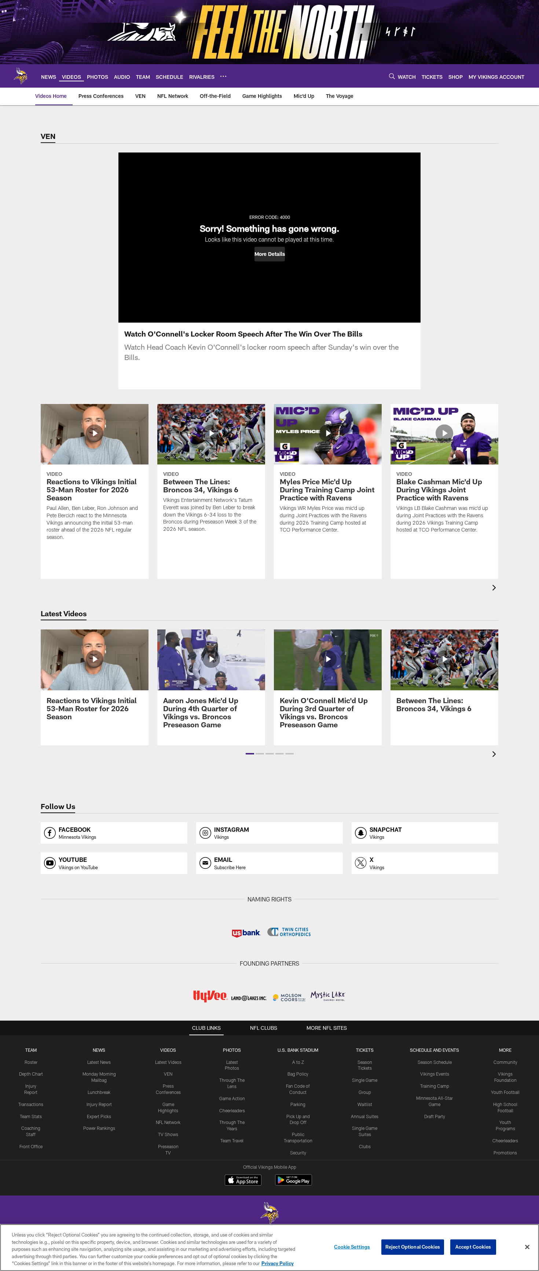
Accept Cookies (473, 1247)
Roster (31, 1062)
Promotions (505, 1152)
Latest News (99, 1062)
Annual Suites (364, 1116)
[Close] (527, 1247)
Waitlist (365, 1104)
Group (365, 1092)
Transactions (30, 1104)
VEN (168, 1073)
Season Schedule (435, 1062)
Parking (297, 1104)
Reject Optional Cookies (412, 1247)
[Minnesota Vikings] (269, 1214)
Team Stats (31, 1116)
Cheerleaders (232, 1110)
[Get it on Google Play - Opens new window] (293, 1184)
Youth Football (505, 1092)
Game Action (232, 1098)
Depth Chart (31, 1073)
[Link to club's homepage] (20, 76)
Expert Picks (99, 1116)
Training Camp (434, 1085)
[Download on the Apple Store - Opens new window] (243, 1181)
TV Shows (168, 1134)
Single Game (364, 1080)
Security (298, 1152)
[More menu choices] (223, 76)
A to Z (298, 1062)
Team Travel (231, 1140)
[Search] (392, 76)
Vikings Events (434, 1073)
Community (505, 1062)
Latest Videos (168, 1062)
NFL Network (168, 1122)
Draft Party (434, 1116)
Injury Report (99, 1104)
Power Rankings (99, 1128)
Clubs (365, 1146)
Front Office (31, 1146)
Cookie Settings (352, 1247)
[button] (269, 254)
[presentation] (495, 588)
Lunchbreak (99, 1092)
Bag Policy (297, 1073)
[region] (269, 1247)
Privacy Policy (277, 1263)
